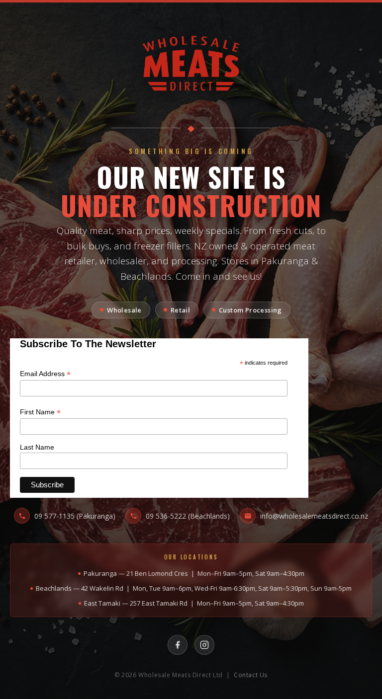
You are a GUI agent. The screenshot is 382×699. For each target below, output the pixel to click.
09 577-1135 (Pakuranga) (74, 516)
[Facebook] (178, 645)
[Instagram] (204, 645)
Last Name (37, 447)
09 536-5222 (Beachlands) (188, 516)
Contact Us (251, 675)
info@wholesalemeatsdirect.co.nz (314, 516)
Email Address (45, 374)
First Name (40, 412)
